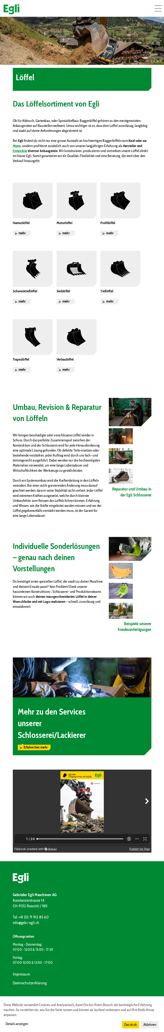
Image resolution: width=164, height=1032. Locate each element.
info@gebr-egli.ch (26, 922)
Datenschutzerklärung (30, 983)
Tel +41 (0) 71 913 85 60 (31, 917)
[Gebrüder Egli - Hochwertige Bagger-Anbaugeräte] (82, 878)
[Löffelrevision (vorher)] (130, 412)
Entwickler (20, 151)
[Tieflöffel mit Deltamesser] (122, 611)
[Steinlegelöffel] (130, 549)
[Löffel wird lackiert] (122, 476)
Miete (17, 146)
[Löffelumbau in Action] (122, 436)
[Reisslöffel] (122, 591)
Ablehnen (149, 1024)
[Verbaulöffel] (122, 571)
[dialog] (82, 1014)
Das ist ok (130, 1024)
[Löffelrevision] (122, 456)
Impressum (21, 974)
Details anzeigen (17, 1024)
